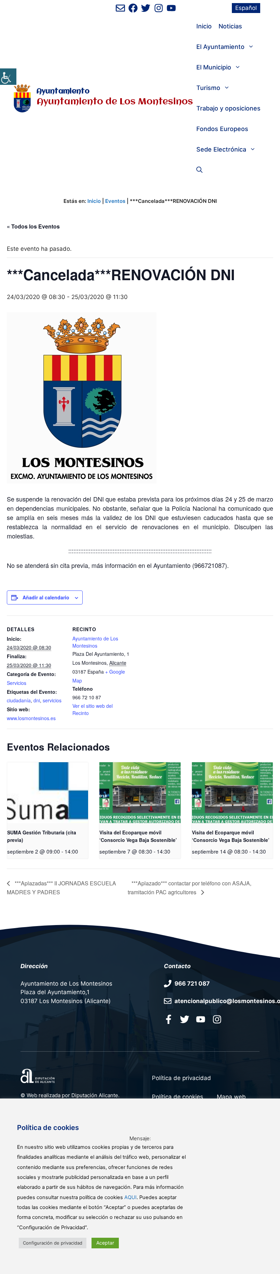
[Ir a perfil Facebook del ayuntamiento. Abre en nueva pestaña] (168, 1019)
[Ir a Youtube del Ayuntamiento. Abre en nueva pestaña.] (200, 1019)
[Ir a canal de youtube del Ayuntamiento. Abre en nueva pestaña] (171, 8)
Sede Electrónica (221, 149)
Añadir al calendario (46, 597)
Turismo (208, 87)
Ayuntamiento (63, 91)
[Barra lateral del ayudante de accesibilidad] (8, 76)
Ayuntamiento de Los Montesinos (95, 642)
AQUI (130, 1197)
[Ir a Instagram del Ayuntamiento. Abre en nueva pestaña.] (217, 1019)
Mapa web (231, 1096)
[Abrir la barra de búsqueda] (199, 170)
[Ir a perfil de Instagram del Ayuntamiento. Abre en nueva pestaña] (158, 8)
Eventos (115, 201)
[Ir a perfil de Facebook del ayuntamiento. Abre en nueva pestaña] (133, 8)
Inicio (204, 26)
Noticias (230, 26)
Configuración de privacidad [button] (52, 1243)
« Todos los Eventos (33, 226)
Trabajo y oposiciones (228, 108)
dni (36, 700)
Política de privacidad (181, 1078)
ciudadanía (19, 700)
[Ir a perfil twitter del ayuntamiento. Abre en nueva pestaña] (184, 1019)
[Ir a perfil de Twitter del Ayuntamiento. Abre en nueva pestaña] (145, 8)
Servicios (16, 682)
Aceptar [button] (105, 1243)
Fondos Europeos (222, 128)
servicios (52, 700)
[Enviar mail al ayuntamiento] (120, 8)
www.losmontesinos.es (31, 718)
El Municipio (213, 67)
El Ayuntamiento (220, 46)
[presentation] (47, 792)
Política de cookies (177, 1096)
